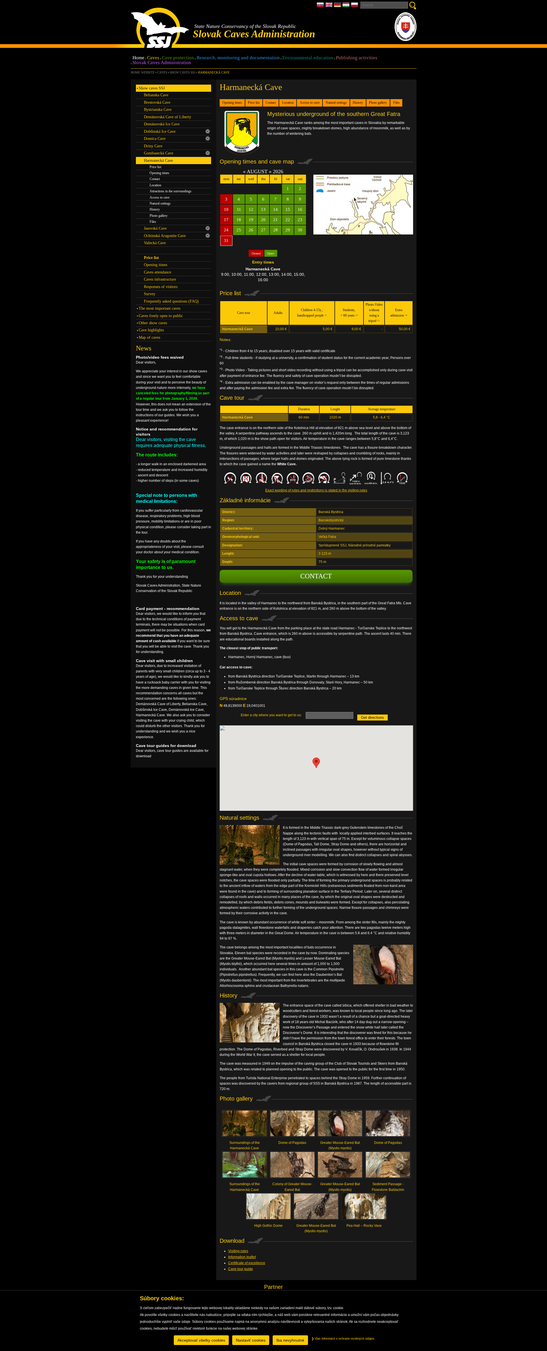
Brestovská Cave (157, 102)
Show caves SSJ (182, 72)
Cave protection (178, 58)
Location (288, 103)
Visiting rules (238, 1251)
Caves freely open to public (161, 315)
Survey (149, 293)
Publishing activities (356, 58)
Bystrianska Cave (158, 109)
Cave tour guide (240, 1269)
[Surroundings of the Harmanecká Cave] (245, 1125)
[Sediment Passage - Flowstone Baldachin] (388, 1166)
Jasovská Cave (155, 228)
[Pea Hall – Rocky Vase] (364, 1208)
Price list (254, 103)
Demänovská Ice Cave (161, 124)
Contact (271, 103)
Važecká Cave (155, 242)
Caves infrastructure (160, 279)
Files (396, 103)
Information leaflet (242, 1257)
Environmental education (307, 58)
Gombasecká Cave (158, 153)
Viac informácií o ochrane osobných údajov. (344, 1338)
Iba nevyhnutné (290, 1340)
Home (138, 58)
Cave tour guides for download (166, 745)
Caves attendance (157, 272)
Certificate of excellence (246, 1263)
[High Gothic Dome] (268, 1208)
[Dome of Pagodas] (292, 1125)
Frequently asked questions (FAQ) (171, 301)
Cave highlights (151, 330)
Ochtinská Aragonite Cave (165, 235)
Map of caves (149, 337)
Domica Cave (155, 138)
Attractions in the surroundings (170, 191)
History (358, 103)
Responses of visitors (160, 286)
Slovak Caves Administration (161, 62)
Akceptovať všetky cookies (201, 1340)
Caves (153, 58)
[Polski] (354, 6)
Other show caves (153, 323)
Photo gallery (378, 103)
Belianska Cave (156, 95)
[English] (329, 6)
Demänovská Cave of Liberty (167, 117)
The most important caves (159, 308)
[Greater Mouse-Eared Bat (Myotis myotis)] (340, 1125)
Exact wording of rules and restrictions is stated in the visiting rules (316, 490)
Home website (143, 72)
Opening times (232, 103)
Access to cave (310, 103)
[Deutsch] (338, 6)
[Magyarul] (346, 6)
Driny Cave (153, 146)
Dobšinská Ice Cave (159, 131)
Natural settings (336, 103)
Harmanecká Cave (213, 72)
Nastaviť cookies (251, 1340)
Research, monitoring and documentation (238, 58)
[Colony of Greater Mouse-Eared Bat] (292, 1166)
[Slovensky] (321, 6)
